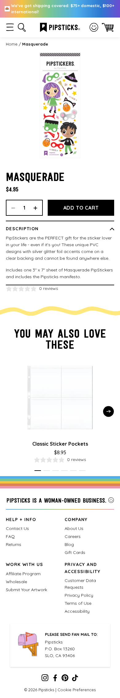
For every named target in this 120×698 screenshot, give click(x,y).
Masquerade (35, 44)
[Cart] (108, 27)
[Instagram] (45, 679)
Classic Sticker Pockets (60, 444)
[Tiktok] (75, 679)
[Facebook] (55, 679)
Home (12, 44)
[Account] (94, 27)
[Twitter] (65, 679)
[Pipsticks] (60, 27)
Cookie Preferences (77, 689)
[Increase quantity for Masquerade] (37, 208)
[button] (10, 27)
